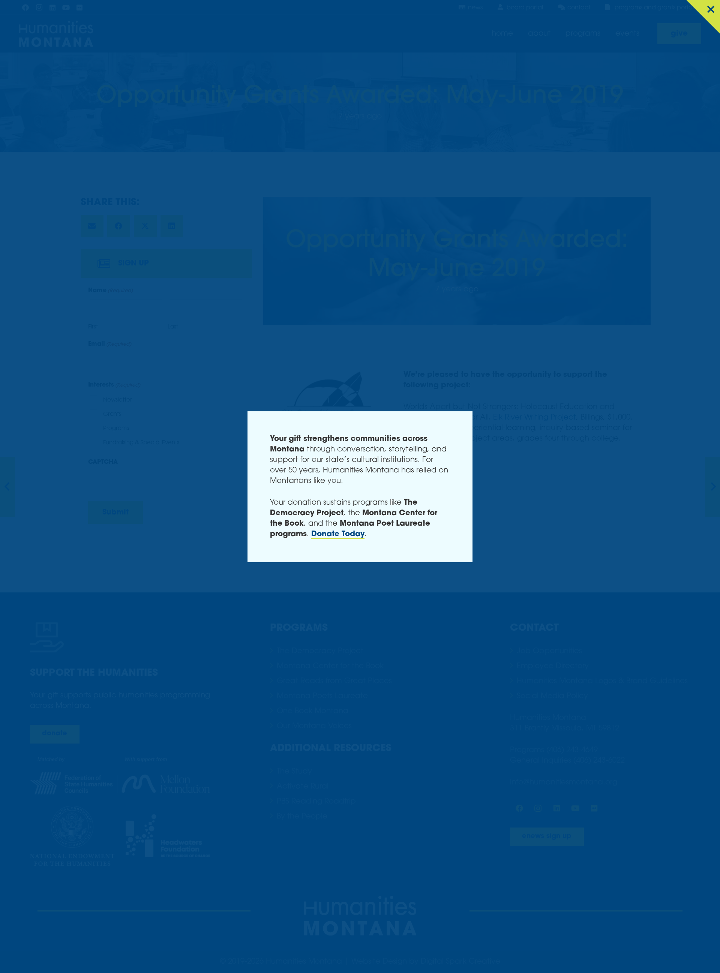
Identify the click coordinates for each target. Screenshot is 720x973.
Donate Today (337, 534)
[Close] (703, 17)
